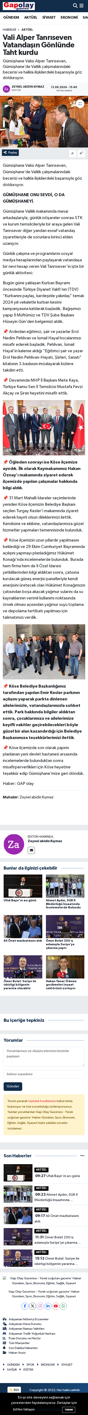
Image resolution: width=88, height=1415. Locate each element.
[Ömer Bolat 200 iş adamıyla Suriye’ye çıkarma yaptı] (65, 926)
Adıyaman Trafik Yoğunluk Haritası (32, 1333)
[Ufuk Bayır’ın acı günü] (23, 886)
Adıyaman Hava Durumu (25, 1324)
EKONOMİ (69, 18)
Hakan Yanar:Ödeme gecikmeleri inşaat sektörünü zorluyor (61, 985)
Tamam (69, 1410)
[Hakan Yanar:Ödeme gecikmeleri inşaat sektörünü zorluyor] (65, 967)
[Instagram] (40, 1306)
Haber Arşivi (17, 1352)
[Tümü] (82, 1156)
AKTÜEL (30, 18)
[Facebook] (24, 1306)
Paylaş (12, 152)
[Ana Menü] (81, 6)
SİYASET (49, 18)
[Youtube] (55, 1306)
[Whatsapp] (63, 1306)
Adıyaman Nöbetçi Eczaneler (29, 1319)
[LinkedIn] (47, 1306)
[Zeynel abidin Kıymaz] (14, 844)
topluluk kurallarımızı (42, 1101)
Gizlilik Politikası (49, 1409)
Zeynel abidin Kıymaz (45, 841)
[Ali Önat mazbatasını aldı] (23, 926)
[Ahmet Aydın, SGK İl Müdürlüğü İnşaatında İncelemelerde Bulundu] (65, 886)
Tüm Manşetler (19, 1343)
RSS (16, 1390)
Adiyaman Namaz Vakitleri (26, 1328)
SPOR (30, 1364)
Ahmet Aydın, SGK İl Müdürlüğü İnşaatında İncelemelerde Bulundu (63, 904)
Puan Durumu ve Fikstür (25, 1338)
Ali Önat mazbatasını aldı (23, 940)
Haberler (9, 29)
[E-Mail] (31, 850)
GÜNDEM (11, 18)
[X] (32, 1306)
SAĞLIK (12, 1369)
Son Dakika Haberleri (23, 1348)
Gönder (13, 1086)
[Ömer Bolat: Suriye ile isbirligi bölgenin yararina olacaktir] (23, 967)
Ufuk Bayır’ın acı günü (20, 900)
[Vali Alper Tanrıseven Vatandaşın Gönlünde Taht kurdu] (44, 122)
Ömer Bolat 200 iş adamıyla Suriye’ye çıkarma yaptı (60, 944)
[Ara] (75, 6)
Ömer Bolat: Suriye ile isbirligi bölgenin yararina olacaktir (20, 985)
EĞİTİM (28, 1369)
